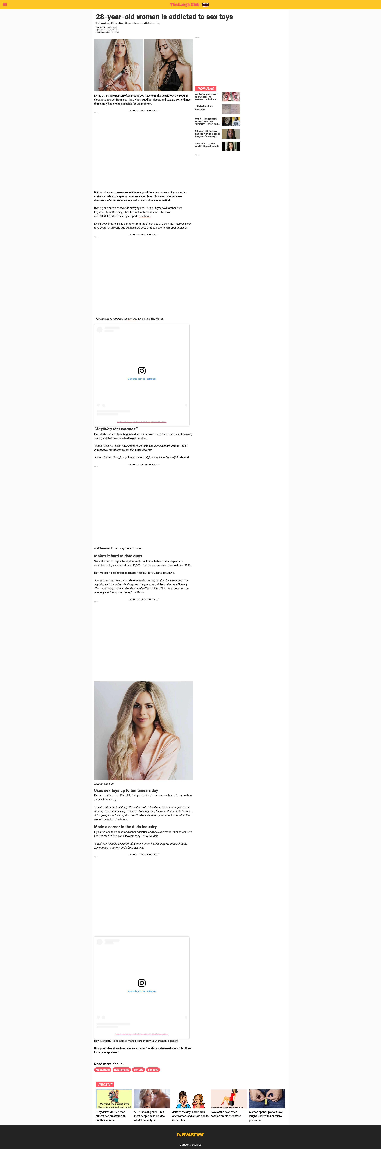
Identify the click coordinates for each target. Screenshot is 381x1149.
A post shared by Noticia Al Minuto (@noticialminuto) (141, 421)
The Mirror (145, 216)
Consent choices (190, 1144)
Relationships (117, 23)
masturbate (103, 1069)
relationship (121, 1069)
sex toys (153, 1069)
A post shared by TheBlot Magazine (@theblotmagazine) (141, 1034)
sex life (132, 318)
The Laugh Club (102, 23)
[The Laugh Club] (189, 5)
